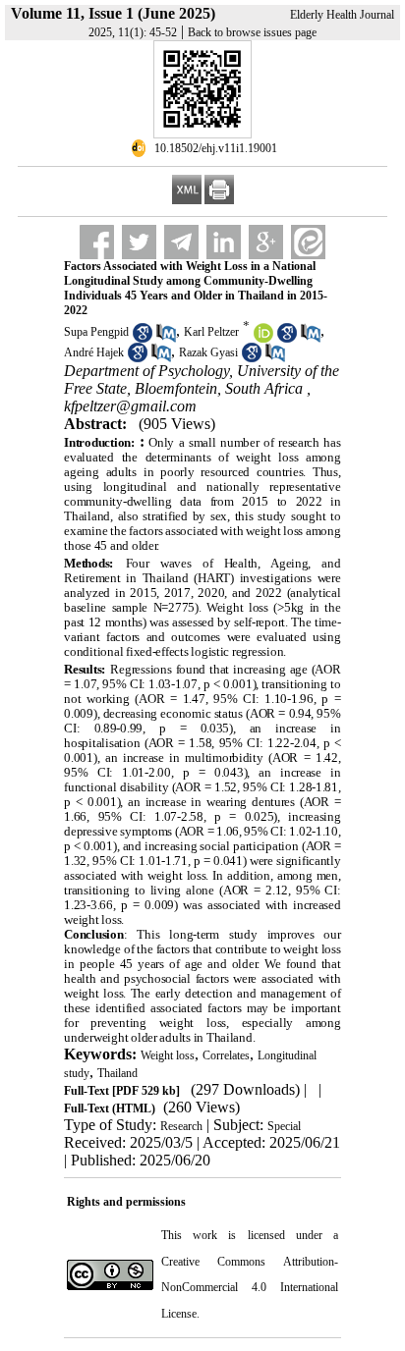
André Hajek (94, 352)
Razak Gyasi (208, 352)
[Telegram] (181, 242)
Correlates (226, 1055)
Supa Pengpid (96, 332)
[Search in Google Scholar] (142, 339)
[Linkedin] (223, 242)
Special (284, 1126)
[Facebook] (97, 242)
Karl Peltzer (211, 332)
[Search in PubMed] (166, 339)
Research (181, 1126)
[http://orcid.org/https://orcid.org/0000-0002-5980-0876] (263, 339)
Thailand (117, 1073)
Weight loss (168, 1055)
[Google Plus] (266, 242)
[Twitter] (139, 242)
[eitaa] (308, 242)
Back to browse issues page (252, 32)
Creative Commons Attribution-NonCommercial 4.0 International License (249, 1288)
